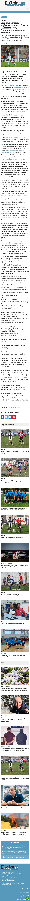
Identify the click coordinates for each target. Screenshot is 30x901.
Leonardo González (14, 407)
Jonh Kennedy (18, 87)
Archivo (27, 895)
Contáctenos (23, 892)
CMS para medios (21, 899)
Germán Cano (13, 85)
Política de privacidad (24, 896)
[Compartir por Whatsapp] (27, 898)
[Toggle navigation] (1, 12)
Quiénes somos (25, 894)
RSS (24, 895)
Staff (28, 892)
